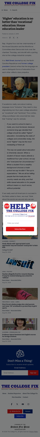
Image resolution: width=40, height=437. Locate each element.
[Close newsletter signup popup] (34, 204)
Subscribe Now (20, 229)
